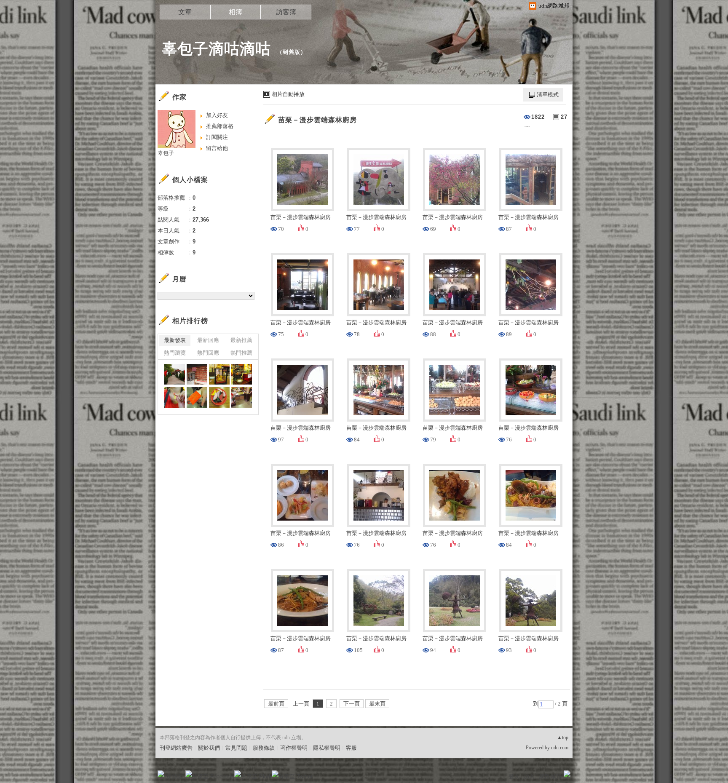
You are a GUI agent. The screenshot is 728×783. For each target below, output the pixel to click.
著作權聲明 (294, 748)
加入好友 (217, 115)
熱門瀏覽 (175, 353)
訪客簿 (286, 12)
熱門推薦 (241, 353)
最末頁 (377, 703)
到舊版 (291, 52)
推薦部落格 (219, 126)
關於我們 (209, 748)
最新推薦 (241, 340)
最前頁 (276, 703)
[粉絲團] (161, 773)
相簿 (235, 12)
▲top (562, 737)
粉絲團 (174, 776)
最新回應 (208, 340)
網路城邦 (550, 776)
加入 (529, 776)
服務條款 (264, 748)
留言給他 (217, 148)
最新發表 (175, 340)
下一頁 (351, 703)
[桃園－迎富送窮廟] (174, 374)
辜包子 (166, 153)
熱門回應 (208, 353)
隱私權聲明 (326, 748)
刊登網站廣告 (176, 748)
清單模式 (548, 94)
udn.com (559, 748)
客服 (351, 748)
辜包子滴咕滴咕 (216, 48)
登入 (514, 776)
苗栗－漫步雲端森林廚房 (317, 119)
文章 (185, 12)
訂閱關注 (217, 137)
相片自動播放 (288, 94)
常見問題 (236, 748)
